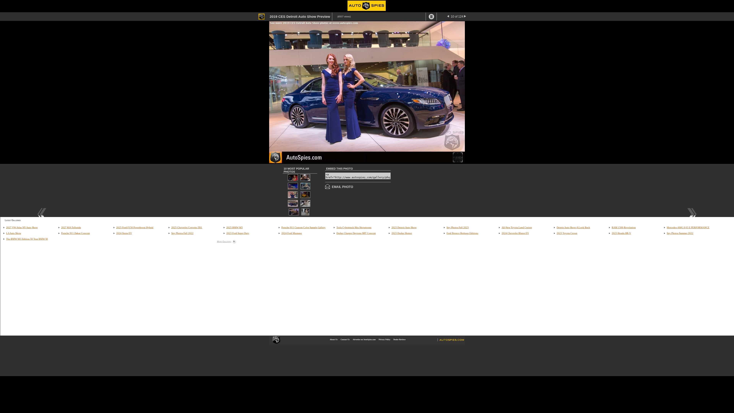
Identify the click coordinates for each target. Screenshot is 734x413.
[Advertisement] (422, 190)
